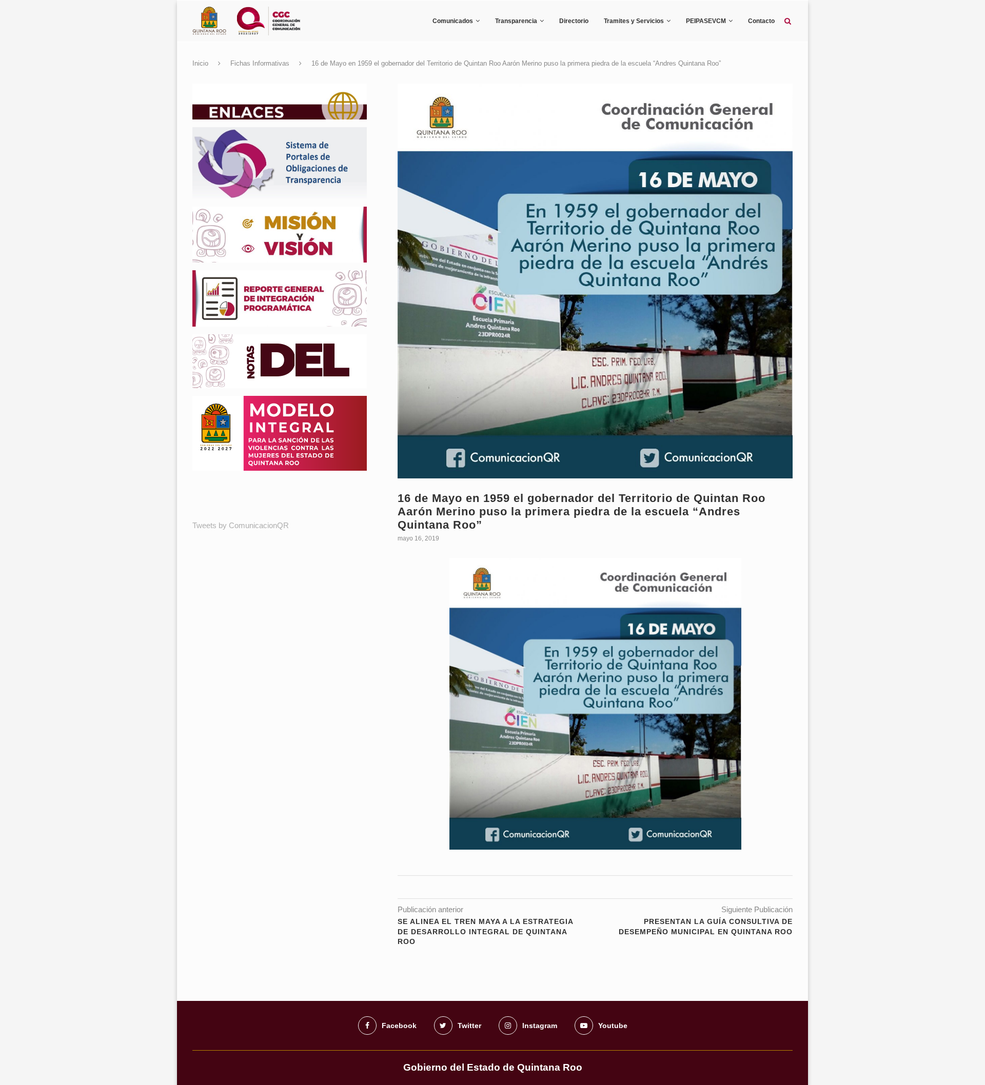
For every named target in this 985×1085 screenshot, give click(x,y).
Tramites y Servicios (634, 21)
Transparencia (516, 21)
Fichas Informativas (259, 63)
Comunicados (452, 21)
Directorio (573, 21)
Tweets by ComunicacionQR (240, 525)
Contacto (761, 21)
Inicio (200, 63)
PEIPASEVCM (706, 21)
